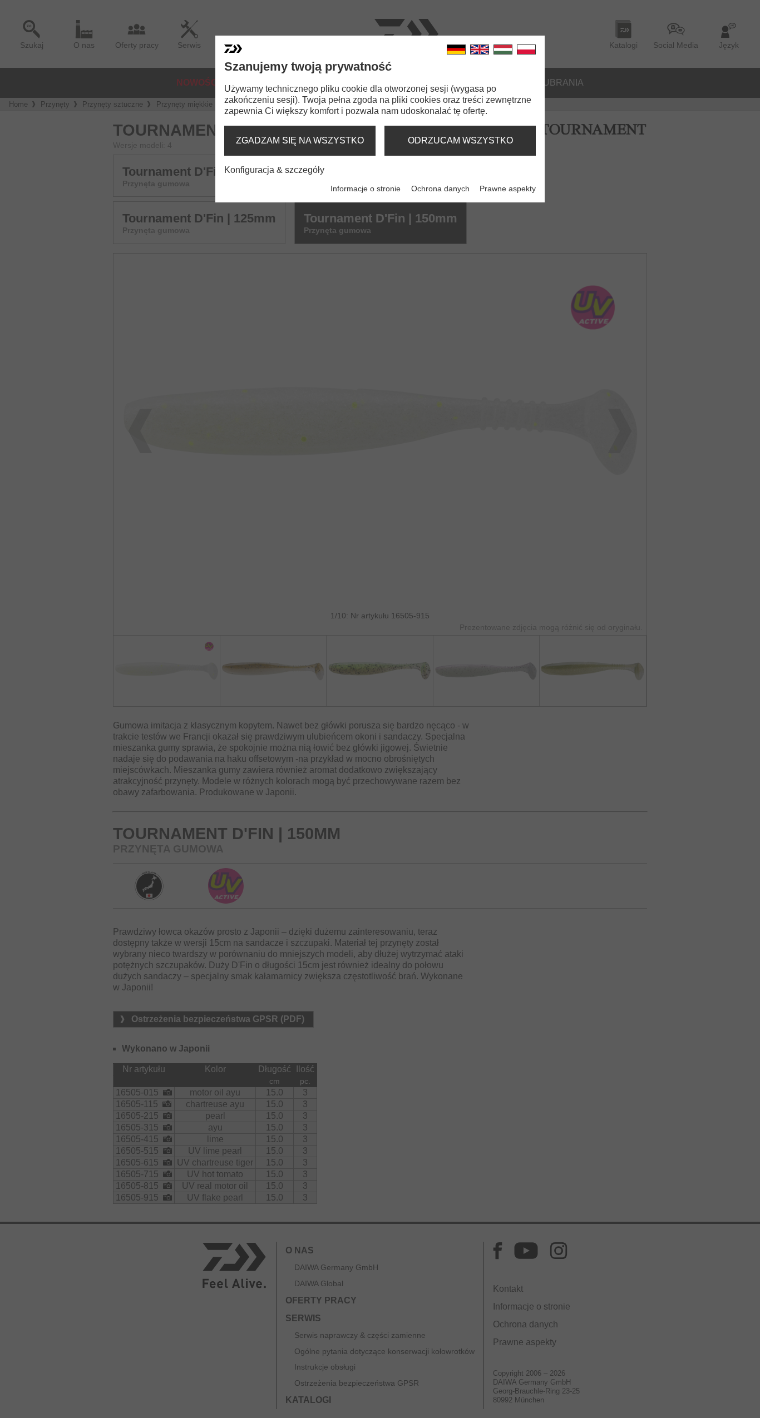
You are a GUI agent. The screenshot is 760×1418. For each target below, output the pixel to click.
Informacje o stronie (365, 188)
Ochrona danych (440, 188)
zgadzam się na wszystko (300, 140)
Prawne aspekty (508, 188)
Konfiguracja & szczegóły (274, 170)
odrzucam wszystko (460, 140)
